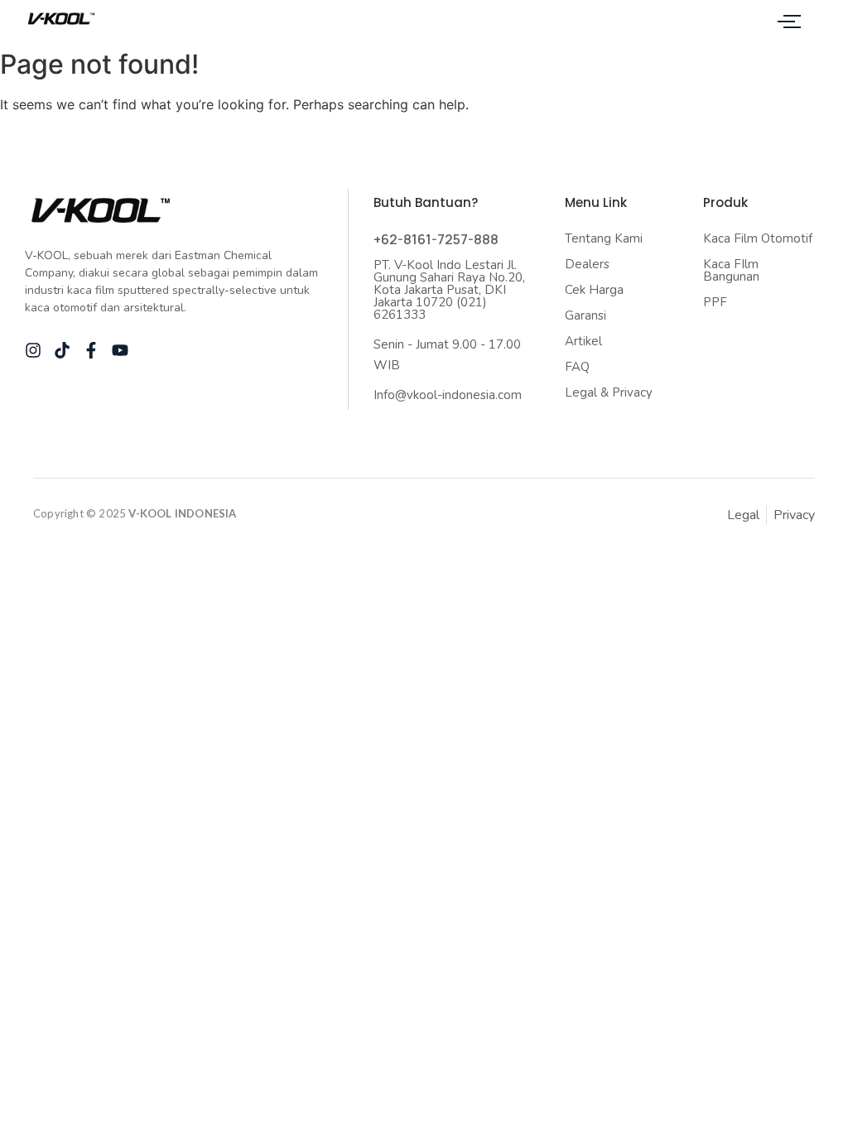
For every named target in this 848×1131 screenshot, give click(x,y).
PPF (715, 302)
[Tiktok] (62, 350)
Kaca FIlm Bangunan (731, 270)
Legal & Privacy (609, 392)
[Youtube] (120, 350)
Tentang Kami (604, 238)
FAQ (577, 367)
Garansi (585, 315)
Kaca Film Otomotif (757, 238)
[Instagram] (33, 350)
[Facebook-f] (91, 350)
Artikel (583, 341)
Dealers (587, 264)
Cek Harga (594, 290)
